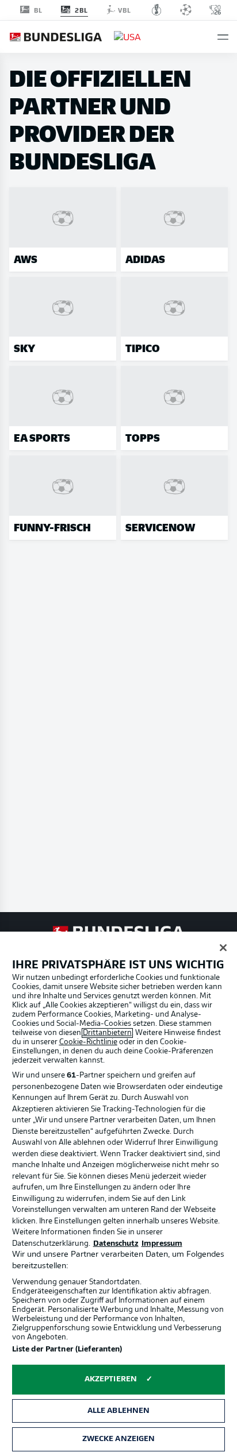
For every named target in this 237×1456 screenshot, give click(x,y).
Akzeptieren (111, 1379)
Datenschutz (116, 1244)
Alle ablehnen (118, 1411)
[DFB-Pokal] (157, 9)
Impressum (162, 1244)
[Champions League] (186, 9)
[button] (223, 37)
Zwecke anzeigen (118, 1439)
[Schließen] (223, 947)
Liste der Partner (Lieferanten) (67, 1349)
